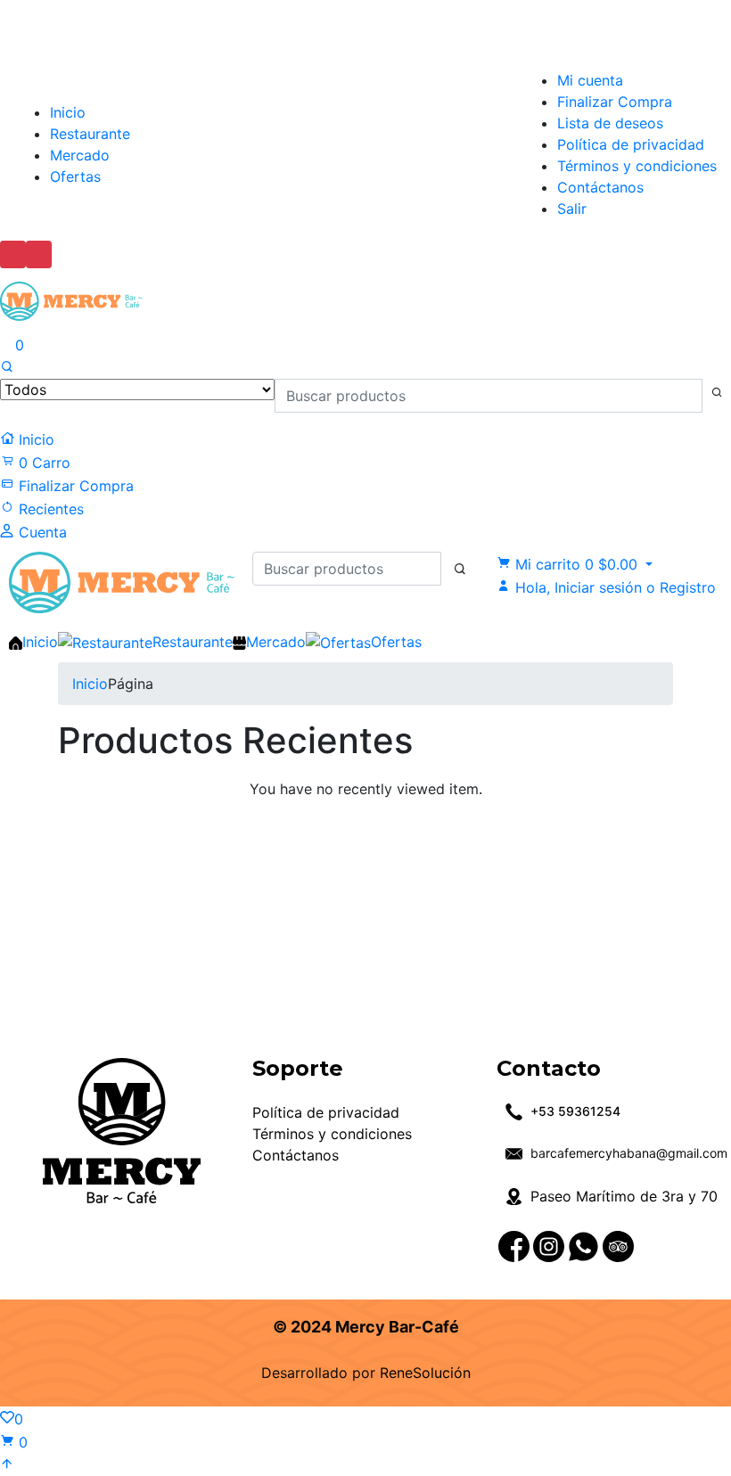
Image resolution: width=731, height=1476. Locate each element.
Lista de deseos (610, 123)
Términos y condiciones (637, 166)
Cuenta (40, 532)
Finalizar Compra (614, 102)
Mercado (80, 155)
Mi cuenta (590, 80)
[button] (575, 564)
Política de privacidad (630, 144)
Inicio (68, 112)
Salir (572, 208)
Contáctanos (600, 187)
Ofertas (75, 176)
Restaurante (90, 134)
